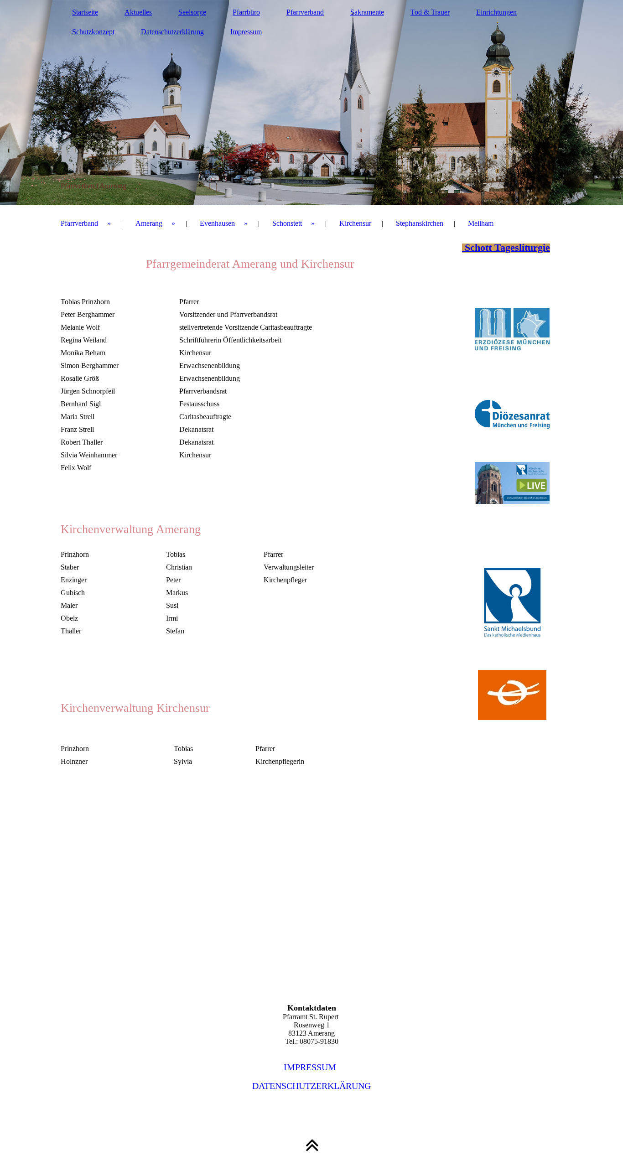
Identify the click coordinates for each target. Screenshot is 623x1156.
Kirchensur (355, 223)
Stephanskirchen (419, 223)
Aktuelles (138, 12)
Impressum (246, 32)
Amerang (148, 223)
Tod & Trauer (430, 12)
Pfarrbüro (246, 12)
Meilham (480, 223)
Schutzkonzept (93, 32)
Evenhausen (217, 223)
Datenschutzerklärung (172, 32)
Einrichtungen (496, 12)
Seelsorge (192, 12)
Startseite (85, 12)
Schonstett (287, 223)
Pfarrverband (305, 12)
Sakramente (367, 12)
